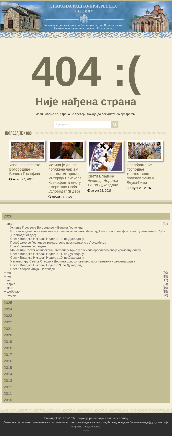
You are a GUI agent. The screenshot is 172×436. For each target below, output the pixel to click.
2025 (8, 303)
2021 (8, 329)
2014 (8, 374)
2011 (8, 393)
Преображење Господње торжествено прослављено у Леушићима (140, 174)
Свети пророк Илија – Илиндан (32, 269)
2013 (8, 380)
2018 (8, 348)
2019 (8, 342)
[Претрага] (114, 124)
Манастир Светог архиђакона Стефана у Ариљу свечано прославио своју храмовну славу (75, 250)
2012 (8, 387)
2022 (8, 322)
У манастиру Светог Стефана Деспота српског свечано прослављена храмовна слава (72, 261)
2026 (8, 216)
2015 (8, 367)
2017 (8, 354)
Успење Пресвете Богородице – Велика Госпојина (24, 169)
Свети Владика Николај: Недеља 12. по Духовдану (102, 180)
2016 (8, 361)
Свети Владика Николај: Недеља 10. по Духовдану (47, 257)
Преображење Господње (28, 246)
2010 (8, 400)
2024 (8, 309)
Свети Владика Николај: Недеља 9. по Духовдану (46, 265)
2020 (8, 335)
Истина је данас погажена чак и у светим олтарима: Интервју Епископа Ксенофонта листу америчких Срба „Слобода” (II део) (65, 178)
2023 (8, 316)
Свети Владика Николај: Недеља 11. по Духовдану (47, 254)
